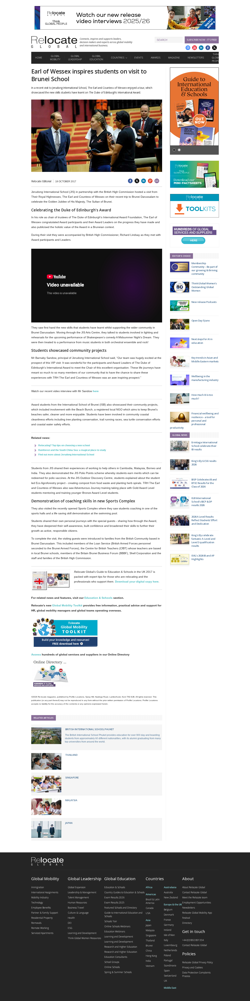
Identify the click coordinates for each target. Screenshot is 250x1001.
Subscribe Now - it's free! (202, 39)
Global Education (96, 57)
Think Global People (216, 58)
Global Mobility (55, 57)
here (96, 391)
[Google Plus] (188, 47)
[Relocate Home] (54, 42)
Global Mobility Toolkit (67, 605)
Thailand (71, 755)
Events (138, 57)
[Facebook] (207, 47)
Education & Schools (98, 597)
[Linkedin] (201, 47)
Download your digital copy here (137, 581)
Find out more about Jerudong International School (66, 454)
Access (36, 654)
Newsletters (196, 57)
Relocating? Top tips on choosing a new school (64, 445)
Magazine (174, 57)
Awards (155, 57)
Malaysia (71, 800)
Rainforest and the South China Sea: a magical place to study (72, 450)
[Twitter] (214, 47)
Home (38, 57)
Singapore (72, 777)
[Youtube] (194, 47)
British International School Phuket (89, 729)
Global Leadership (75, 57)
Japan (68, 823)
